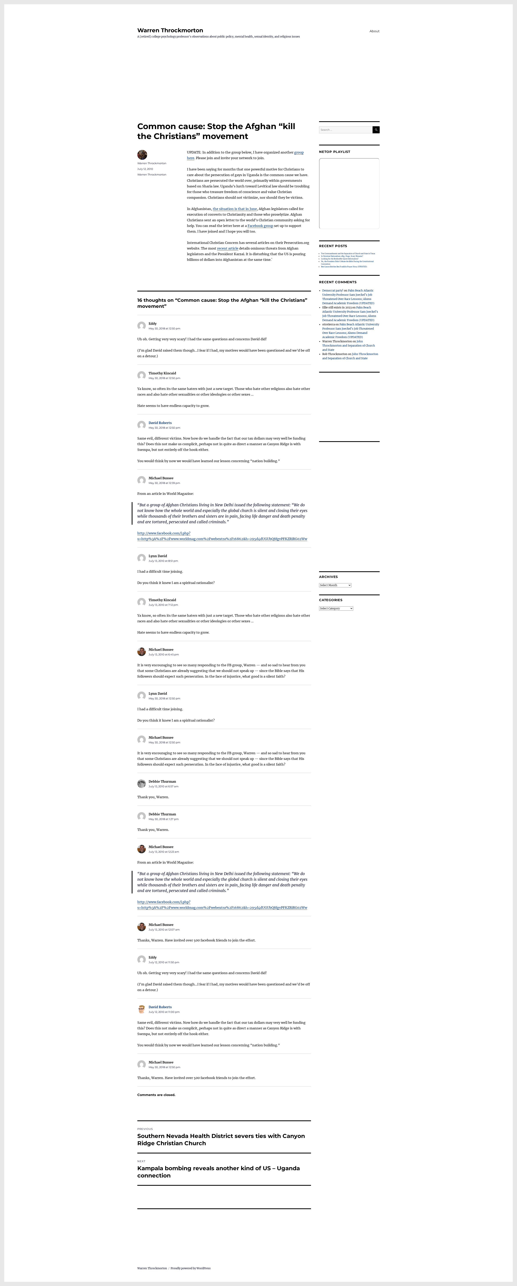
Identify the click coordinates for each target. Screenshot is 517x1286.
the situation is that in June (235, 209)
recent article (227, 248)
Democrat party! (332, 290)
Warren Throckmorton (170, 30)
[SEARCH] (376, 129)
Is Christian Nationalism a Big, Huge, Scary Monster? (342, 256)
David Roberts (160, 423)
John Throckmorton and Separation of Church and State (348, 346)
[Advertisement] (258, 91)
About (375, 31)
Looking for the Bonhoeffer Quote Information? (339, 259)
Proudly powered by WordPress (191, 1268)
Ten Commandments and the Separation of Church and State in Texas (348, 254)
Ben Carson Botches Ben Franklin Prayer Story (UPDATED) (344, 267)
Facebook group (260, 226)
